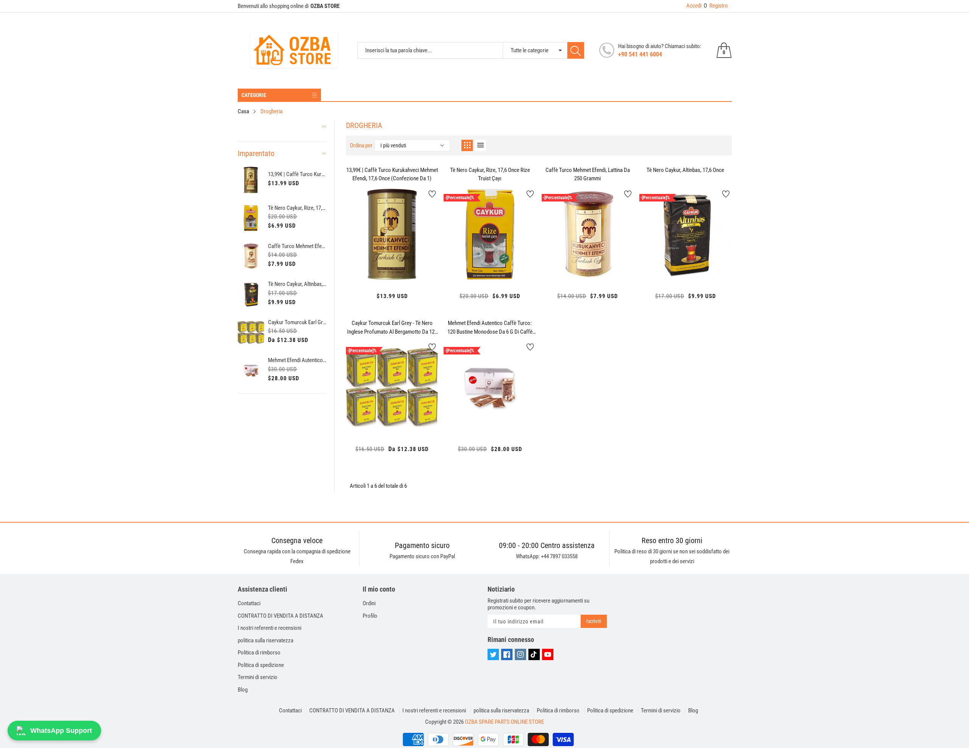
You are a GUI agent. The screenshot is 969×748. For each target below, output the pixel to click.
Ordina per (361, 145)
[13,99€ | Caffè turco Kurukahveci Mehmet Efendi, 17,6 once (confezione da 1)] (251, 180)
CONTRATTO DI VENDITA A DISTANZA (280, 615)
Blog (243, 689)
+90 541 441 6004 (640, 54)
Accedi (693, 5)
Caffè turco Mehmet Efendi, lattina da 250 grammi (297, 246)
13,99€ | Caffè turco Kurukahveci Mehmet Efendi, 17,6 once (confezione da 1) (297, 174)
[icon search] (575, 50)
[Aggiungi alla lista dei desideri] (432, 194)
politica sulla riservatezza (265, 640)
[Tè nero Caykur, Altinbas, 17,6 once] (251, 294)
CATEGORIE (253, 95)
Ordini (369, 603)
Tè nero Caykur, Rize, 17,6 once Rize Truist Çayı (297, 208)
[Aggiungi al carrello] (373, 265)
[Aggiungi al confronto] (411, 257)
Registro (716, 5)
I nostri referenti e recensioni (269, 628)
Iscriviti (593, 621)
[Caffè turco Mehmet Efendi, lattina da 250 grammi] (251, 256)
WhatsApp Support (61, 730)
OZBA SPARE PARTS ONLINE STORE (504, 721)
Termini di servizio (257, 677)
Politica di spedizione (261, 665)
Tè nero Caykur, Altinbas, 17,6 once (297, 284)
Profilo (370, 615)
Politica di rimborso (259, 652)
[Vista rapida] (392, 259)
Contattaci (249, 603)
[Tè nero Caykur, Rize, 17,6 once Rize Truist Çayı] (251, 218)
